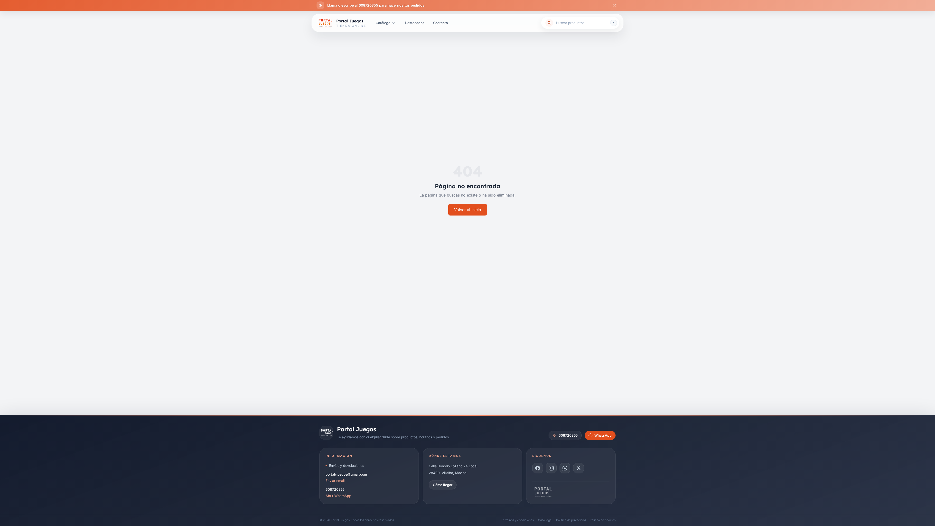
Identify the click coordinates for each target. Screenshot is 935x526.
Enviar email (335, 481)
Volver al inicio (467, 209)
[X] (578, 468)
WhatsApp (603, 435)
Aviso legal (545, 520)
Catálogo (383, 23)
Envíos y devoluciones (346, 465)
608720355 (568, 435)
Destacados (414, 23)
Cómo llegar (442, 485)
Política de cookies (603, 520)
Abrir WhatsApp (338, 496)
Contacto (440, 23)
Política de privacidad (571, 520)
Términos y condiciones (517, 520)
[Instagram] (551, 468)
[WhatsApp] (565, 468)
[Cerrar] (614, 5)
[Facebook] (537, 468)
